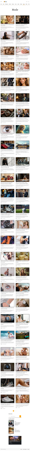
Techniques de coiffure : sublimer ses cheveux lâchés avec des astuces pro (21, 277)
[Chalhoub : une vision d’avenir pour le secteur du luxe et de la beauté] (7, 66)
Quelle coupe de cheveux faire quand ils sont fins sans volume (7, 41)
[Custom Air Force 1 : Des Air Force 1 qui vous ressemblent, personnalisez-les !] (7, 399)
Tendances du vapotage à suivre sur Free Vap (7, 102)
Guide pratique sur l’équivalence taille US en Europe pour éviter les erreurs (22, 230)
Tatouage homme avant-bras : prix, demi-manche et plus (22, 41)
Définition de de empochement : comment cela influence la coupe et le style (7, 87)
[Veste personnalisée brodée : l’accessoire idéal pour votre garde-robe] (7, 161)
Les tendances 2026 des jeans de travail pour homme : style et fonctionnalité (22, 167)
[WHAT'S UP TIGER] (5, 1)
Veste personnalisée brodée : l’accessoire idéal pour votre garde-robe (7, 167)
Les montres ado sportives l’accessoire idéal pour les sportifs (7, 372)
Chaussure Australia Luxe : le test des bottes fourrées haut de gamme (7, 56)
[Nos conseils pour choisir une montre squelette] (7, 318)
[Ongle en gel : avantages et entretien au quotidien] (22, 51)
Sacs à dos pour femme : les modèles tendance (6, 277)
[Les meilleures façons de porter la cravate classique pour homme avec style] (22, 193)
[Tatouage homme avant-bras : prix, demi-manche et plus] (22, 35)
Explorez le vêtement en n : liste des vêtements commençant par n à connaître (22, 119)
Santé (15, 421)
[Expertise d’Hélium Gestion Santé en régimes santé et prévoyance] (11, 423)
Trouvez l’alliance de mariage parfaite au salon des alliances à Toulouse (22, 245)
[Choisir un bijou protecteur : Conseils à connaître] (7, 240)
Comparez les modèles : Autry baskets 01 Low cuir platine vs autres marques (7, 214)
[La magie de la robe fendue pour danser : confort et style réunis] (7, 129)
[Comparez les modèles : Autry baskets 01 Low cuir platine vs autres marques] (7, 209)
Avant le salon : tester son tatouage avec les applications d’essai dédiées (22, 293)
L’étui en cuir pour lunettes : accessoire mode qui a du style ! (7, 262)
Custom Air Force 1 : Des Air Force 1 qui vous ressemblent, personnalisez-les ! (7, 404)
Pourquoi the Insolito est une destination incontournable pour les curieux (14, 441)
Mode (1, 29)
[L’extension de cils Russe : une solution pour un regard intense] (7, 287)
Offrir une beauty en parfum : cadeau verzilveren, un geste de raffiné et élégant (22, 183)
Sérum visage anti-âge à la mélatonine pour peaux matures (7, 25)
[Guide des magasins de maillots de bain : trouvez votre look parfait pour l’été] (7, 335)
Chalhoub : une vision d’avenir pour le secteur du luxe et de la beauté (6, 72)
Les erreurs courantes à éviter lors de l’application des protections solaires (21, 357)
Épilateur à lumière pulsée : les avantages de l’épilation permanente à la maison (22, 388)
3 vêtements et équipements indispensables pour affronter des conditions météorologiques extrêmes (22, 340)
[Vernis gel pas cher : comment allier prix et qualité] (22, 66)
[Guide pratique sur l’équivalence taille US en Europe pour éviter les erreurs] (22, 224)
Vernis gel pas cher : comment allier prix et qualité (22, 72)
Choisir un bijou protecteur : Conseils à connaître (7, 245)
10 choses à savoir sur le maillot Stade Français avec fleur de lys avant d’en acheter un (7, 150)
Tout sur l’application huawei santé (6, 356)
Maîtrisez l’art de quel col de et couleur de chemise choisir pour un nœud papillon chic (7, 199)
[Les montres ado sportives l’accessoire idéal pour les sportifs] (7, 367)
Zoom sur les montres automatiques (21, 307)
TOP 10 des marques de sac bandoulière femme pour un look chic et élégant (7, 183)
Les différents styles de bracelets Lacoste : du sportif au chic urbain (7, 308)
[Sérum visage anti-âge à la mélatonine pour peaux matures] (7, 20)
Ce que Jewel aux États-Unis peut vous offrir (22, 149)
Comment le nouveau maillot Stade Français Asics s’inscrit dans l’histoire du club (22, 214)
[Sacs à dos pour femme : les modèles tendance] (7, 272)
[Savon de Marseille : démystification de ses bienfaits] (22, 256)
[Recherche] (26, 1)
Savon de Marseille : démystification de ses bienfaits (22, 262)
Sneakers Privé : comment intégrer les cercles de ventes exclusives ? (21, 25)
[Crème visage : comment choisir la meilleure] (22, 399)
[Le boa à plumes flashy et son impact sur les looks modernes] (22, 129)
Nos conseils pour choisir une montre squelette (6, 324)
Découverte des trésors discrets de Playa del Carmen (17, 431)
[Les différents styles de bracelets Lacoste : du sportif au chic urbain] (7, 303)
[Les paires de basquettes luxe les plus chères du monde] (7, 382)
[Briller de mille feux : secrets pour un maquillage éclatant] (22, 82)
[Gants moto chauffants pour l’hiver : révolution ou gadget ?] (7, 224)
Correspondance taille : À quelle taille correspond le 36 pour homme (21, 372)
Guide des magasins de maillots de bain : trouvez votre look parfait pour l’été (7, 340)
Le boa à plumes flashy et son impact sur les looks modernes (22, 135)
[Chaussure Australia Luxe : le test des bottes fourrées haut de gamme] (7, 51)
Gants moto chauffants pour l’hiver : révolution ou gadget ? (6, 230)
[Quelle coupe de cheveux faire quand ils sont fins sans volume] (7, 35)
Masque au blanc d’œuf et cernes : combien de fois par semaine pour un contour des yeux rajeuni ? (22, 324)
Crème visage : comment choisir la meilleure (22, 403)
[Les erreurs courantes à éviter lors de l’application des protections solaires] (22, 351)
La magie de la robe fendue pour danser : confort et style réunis (7, 135)
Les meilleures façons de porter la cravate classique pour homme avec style (22, 199)
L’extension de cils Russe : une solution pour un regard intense (7, 293)
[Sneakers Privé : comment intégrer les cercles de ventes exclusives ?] (22, 20)
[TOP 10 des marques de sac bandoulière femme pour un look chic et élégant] (7, 178)
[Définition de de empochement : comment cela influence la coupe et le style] (7, 82)
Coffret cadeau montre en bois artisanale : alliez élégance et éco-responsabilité (7, 119)
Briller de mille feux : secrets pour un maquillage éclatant (21, 87)
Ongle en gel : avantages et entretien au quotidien (21, 56)
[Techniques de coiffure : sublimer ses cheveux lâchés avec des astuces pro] (22, 272)
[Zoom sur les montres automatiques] (22, 303)
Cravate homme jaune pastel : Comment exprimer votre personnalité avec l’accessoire (22, 103)
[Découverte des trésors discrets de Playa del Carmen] (11, 430)
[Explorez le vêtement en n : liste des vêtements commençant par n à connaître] (22, 113)
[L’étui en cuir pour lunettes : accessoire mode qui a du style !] (7, 256)
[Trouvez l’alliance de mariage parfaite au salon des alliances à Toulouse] (22, 240)
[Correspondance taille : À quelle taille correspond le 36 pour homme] (22, 367)
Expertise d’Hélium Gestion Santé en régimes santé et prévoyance (17, 423)
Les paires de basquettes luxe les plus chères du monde (7, 388)
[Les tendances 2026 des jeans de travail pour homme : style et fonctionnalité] (22, 161)
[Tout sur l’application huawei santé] (7, 351)
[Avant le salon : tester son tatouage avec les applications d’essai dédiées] (22, 287)
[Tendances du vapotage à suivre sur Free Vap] (7, 97)
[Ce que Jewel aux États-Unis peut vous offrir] (22, 145)
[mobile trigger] (1, 1)
